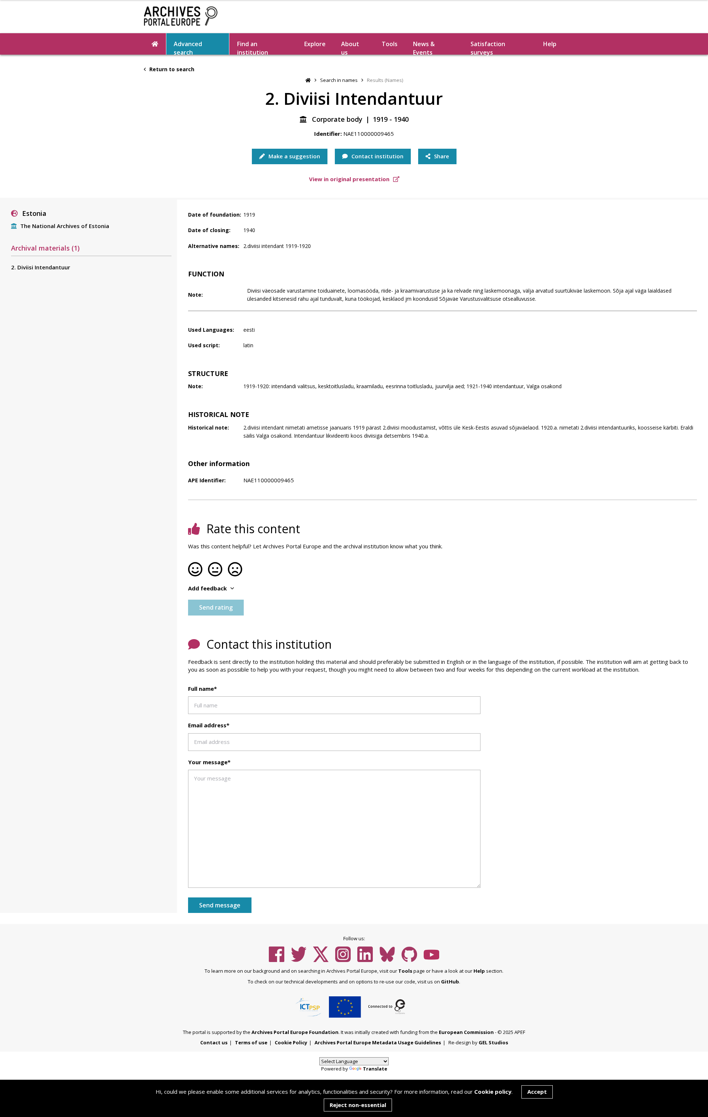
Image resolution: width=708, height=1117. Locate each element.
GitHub (450, 981)
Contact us (214, 1042)
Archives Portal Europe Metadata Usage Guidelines (378, 1042)
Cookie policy (492, 1091)
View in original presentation (350, 179)
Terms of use (251, 1042)
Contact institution (376, 156)
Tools (390, 44)
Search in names (339, 80)
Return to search (171, 69)
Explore (315, 44)
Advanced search (188, 47)
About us (350, 47)
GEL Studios (493, 1042)
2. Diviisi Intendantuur (40, 267)
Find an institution (252, 47)
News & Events (424, 47)
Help (479, 971)
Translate (375, 1068)
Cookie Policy (291, 1042)
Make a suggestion (293, 156)
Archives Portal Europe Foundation (295, 1032)
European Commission (466, 1032)
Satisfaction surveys (488, 47)
